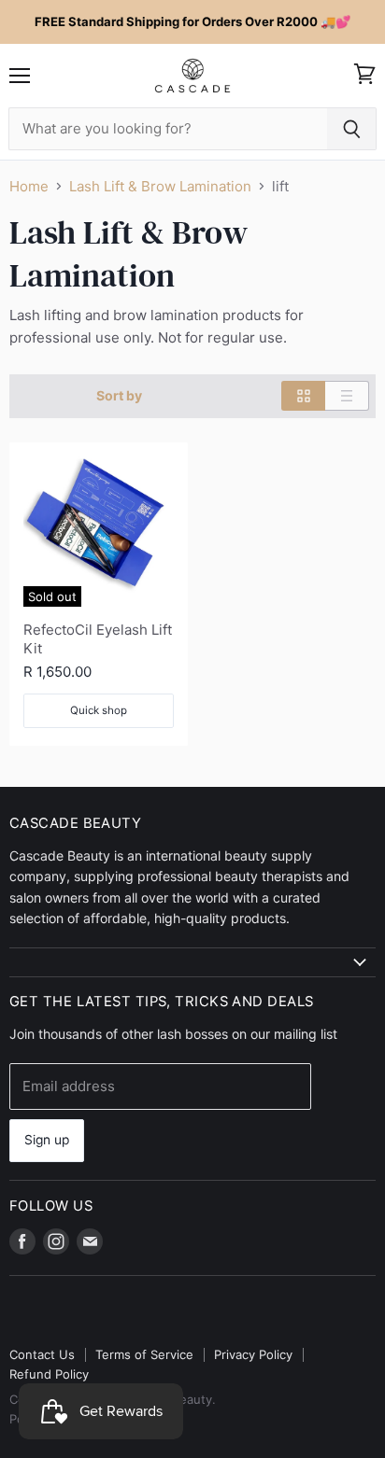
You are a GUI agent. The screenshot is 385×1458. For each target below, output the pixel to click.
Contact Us (42, 1354)
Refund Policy (49, 1374)
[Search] (352, 128)
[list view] (347, 396)
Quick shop (98, 710)
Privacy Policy (253, 1354)
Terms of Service (144, 1354)
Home (29, 186)
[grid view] (303, 396)
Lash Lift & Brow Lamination (160, 186)
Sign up (46, 1139)
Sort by (119, 395)
